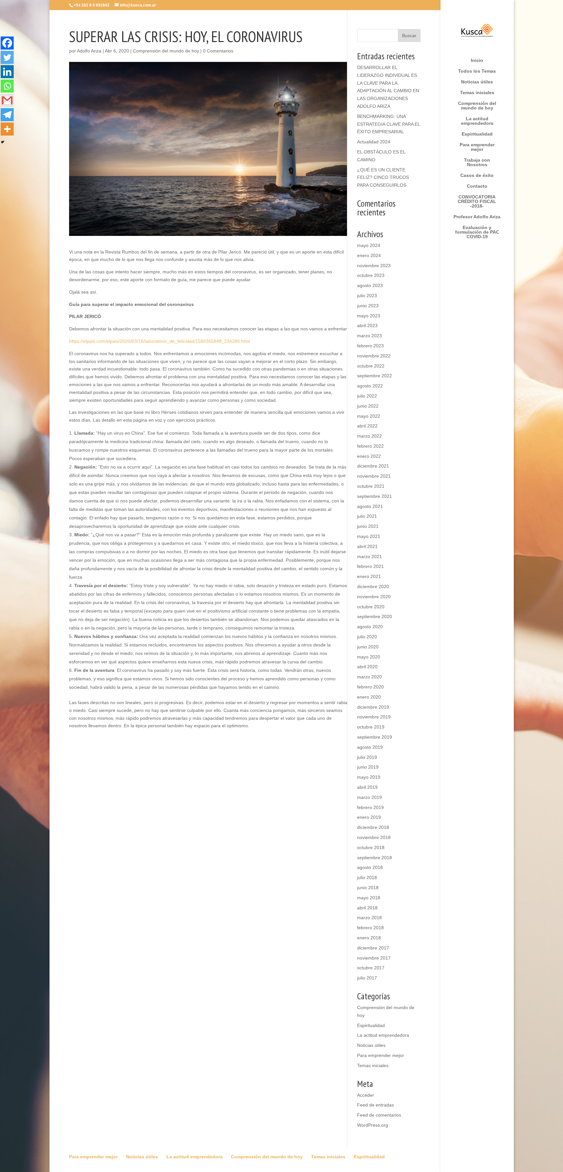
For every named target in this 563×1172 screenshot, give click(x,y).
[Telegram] (7, 114)
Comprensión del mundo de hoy (477, 105)
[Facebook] (7, 43)
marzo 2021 (369, 556)
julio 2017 (367, 977)
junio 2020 (368, 646)
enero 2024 (369, 255)
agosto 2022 (370, 385)
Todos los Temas (477, 71)
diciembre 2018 (373, 827)
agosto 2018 (370, 867)
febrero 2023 (370, 345)
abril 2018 (367, 907)
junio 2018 (368, 887)
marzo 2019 (369, 797)
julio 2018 (367, 877)
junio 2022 (368, 406)
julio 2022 (367, 395)
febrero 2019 (370, 807)
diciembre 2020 (373, 586)
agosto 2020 (370, 626)
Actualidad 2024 (373, 141)
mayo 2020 (368, 656)
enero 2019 (369, 817)
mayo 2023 (368, 315)
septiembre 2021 (374, 496)
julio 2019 (367, 757)
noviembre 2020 (374, 596)
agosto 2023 (370, 285)
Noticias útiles (477, 82)
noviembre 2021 (374, 476)
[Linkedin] (7, 71)
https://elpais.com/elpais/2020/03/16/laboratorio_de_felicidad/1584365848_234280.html (159, 341)
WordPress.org (372, 1125)
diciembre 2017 (373, 947)
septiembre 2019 (374, 737)
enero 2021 (369, 576)
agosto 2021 (370, 506)
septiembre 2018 (374, 857)
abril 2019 (367, 787)
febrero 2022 (370, 446)
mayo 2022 (368, 416)
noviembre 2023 (374, 265)
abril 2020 (367, 666)
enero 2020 (369, 697)
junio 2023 (368, 305)
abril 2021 (367, 546)
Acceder (365, 1095)
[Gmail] (7, 100)
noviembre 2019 (374, 716)
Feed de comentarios (379, 1115)
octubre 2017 (370, 967)
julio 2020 (367, 636)
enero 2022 (369, 456)
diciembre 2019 (373, 707)
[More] (7, 129)
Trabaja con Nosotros (477, 162)
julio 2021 (367, 516)
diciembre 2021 (373, 466)
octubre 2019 (370, 727)
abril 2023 (367, 325)
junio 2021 (368, 526)
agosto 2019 (370, 747)
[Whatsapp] (7, 86)
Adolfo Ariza (89, 50)
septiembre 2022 (374, 375)
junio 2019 (368, 767)
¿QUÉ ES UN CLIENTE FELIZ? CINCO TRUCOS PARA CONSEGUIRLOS (383, 177)
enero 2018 (369, 937)
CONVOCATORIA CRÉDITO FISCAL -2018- (477, 202)
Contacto (477, 186)
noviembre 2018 (374, 837)
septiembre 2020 (374, 616)
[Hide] (2, 142)
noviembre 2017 (374, 958)
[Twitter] (7, 57)
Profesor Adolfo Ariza (477, 216)
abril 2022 (367, 425)
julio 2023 (367, 295)
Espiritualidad (477, 134)
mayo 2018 (368, 897)
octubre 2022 (370, 366)
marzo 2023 (369, 335)
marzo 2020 (369, 676)
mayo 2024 (368, 245)
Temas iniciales (477, 92)
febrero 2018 (370, 927)
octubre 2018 (370, 847)
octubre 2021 (370, 486)
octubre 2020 (370, 606)
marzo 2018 (369, 917)
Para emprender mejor (477, 147)
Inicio (477, 60)
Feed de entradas (375, 1104)
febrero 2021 (370, 566)
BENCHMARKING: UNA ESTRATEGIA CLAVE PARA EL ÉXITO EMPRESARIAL (388, 124)
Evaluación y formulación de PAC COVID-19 (477, 232)
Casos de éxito (477, 175)
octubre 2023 (370, 275)
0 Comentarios (218, 50)
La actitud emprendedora (477, 121)
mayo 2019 (368, 777)
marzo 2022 (369, 436)
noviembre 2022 (374, 355)
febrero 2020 (370, 686)
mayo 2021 (368, 536)
